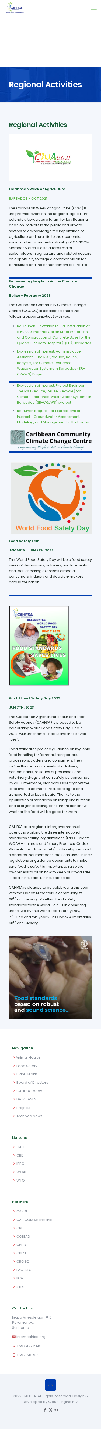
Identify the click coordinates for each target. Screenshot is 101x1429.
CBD (20, 1155)
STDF (20, 1286)
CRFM (21, 1253)
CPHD (21, 1244)
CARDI (21, 1211)
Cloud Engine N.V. (63, 1401)
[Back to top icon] (50, 1385)
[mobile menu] (93, 8)
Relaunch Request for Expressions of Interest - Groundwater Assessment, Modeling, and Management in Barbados (53, 416)
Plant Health (26, 1074)
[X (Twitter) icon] (50, 1410)
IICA (19, 1278)
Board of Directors (32, 1082)
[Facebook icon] (45, 1410)
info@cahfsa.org (31, 1336)
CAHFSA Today (29, 1090)
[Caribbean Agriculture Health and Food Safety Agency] (14, 8)
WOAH (22, 1172)
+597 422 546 (28, 1345)
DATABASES (26, 1099)
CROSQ (22, 1261)
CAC (20, 1147)
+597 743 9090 (29, 1355)
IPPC (20, 1163)
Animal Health (28, 1057)
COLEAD (23, 1236)
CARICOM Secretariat (35, 1219)
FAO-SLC (24, 1269)
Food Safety (26, 1065)
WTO (20, 1180)
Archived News (29, 1116)
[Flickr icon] (56, 1410)
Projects (23, 1107)
